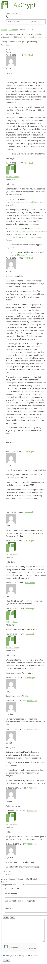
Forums (4, 29)
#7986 (29, 700)
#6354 (26, 512)
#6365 (27, 634)
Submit (6, 960)
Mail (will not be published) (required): (20, 901)
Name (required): (11, 893)
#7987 (29, 729)
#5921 (26, 452)
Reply (31, 55)
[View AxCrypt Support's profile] (11, 174)
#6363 (27, 608)
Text (12, 917)
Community (13, 29)
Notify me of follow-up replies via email (22, 955)
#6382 (27, 678)
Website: (8, 908)
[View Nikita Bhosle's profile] (15, 37)
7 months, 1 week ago (36, 37)
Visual (6, 917)
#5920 (26, 258)
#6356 (26, 541)
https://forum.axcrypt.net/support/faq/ (21, 202)
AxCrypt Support (12, 176)
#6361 (27, 582)
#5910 (26, 55)
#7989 (29, 811)
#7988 (29, 788)
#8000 (29, 844)
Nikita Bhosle (21, 37)
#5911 (26, 163)
